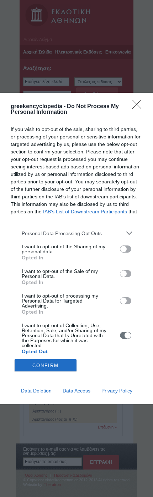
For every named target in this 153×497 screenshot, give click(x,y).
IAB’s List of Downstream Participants (85, 211)
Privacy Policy (116, 391)
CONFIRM (45, 365)
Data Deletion (36, 391)
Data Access (76, 391)
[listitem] (76, 233)
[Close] (139, 106)
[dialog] (76, 248)
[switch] (125, 249)
